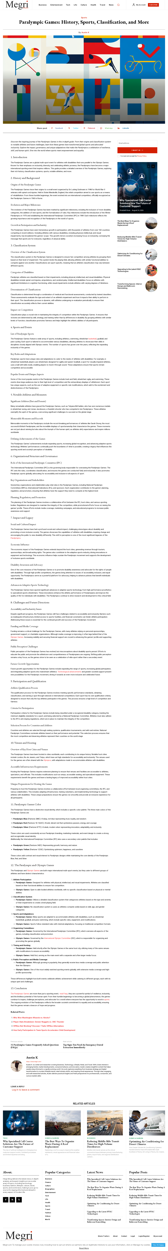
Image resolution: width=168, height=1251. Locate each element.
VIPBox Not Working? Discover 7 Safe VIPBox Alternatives (38, 1026)
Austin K (85, 32)
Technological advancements (69, 672)
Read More (84, 1248)
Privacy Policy (141, 156)
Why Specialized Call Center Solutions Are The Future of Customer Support (135, 203)
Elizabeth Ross (125, 210)
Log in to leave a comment (26, 1089)
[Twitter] (19, 1199)
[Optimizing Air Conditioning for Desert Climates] (151, 255)
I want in (135, 150)
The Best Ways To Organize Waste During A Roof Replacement (128, 223)
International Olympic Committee (57, 938)
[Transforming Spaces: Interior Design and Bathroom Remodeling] (151, 286)
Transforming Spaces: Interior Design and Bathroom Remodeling (129, 286)
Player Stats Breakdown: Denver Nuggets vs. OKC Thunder (38, 1022)
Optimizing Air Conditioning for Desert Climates (130, 255)
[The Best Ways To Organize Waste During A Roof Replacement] (151, 223)
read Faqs (64, 994)
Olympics (47, 760)
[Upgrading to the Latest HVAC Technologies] (151, 270)
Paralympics (16, 538)
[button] (118, 5)
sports (106, 999)
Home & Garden (52, 1138)
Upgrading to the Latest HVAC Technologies (99, 1212)
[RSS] (12, 1199)
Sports (84, 18)
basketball (92, 339)
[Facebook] (5, 1199)
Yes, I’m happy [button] (158, 1245)
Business (91, 1138)
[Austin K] (17, 1066)
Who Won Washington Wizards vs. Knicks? (31, 1018)
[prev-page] (148, 166)
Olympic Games (17, 637)
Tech (5, 1138)
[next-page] (153, 166)
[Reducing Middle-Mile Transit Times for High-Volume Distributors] (151, 239)
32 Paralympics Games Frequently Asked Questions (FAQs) (35, 1046)
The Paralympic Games (20, 994)
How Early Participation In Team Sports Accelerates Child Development (44, 1030)
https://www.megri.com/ (33, 1061)
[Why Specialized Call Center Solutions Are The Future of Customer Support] (137, 188)
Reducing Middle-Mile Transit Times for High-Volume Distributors (129, 239)
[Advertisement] (137, 311)
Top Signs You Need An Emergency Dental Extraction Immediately (83, 1046)
